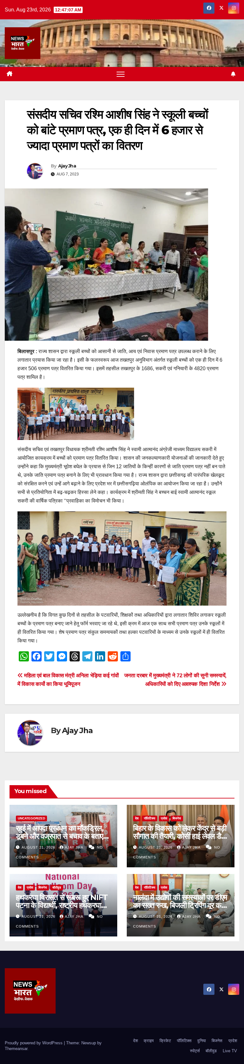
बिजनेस (177, 818)
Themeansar (16, 1048)
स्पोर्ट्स (195, 1050)
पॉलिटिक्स (149, 818)
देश (137, 818)
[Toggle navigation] (120, 74)
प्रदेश (164, 818)
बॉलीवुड (56, 887)
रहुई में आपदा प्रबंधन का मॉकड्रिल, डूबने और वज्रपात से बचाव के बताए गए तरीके (59, 836)
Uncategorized (31, 818)
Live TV (230, 1050)
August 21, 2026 (39, 847)
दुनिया (201, 1040)
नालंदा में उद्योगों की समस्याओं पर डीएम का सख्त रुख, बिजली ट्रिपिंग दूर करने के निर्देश (180, 905)
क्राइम (149, 1040)
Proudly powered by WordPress (34, 1043)
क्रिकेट (165, 1040)
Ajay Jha (67, 166)
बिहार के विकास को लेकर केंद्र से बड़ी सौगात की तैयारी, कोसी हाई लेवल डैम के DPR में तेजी (179, 836)
